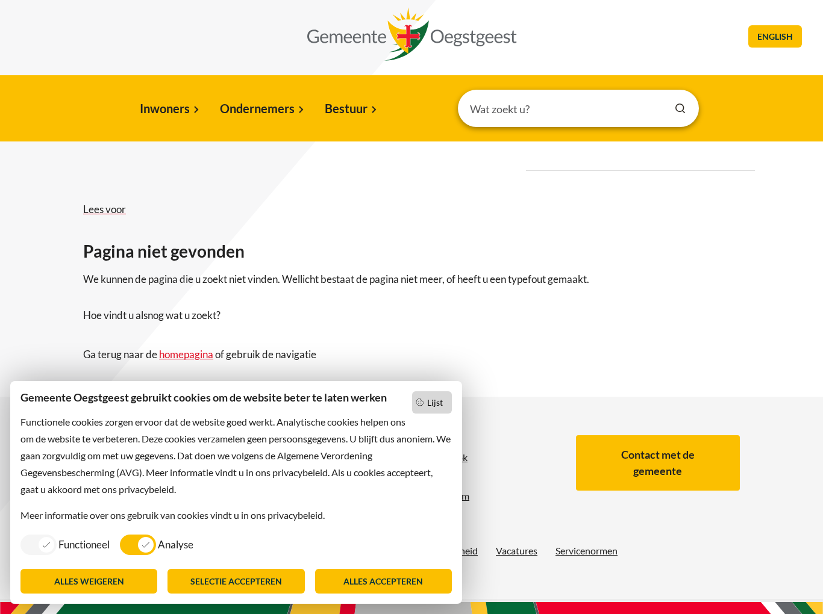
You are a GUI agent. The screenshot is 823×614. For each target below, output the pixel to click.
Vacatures (516, 550)
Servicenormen (586, 550)
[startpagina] (412, 34)
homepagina (186, 354)
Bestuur (346, 108)
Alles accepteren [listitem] (383, 581)
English (775, 36)
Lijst (435, 402)
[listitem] (65, 544)
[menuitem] (168, 110)
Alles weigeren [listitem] (89, 581)
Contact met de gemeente (658, 462)
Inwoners (165, 108)
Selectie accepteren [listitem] (236, 581)
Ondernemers (257, 108)
